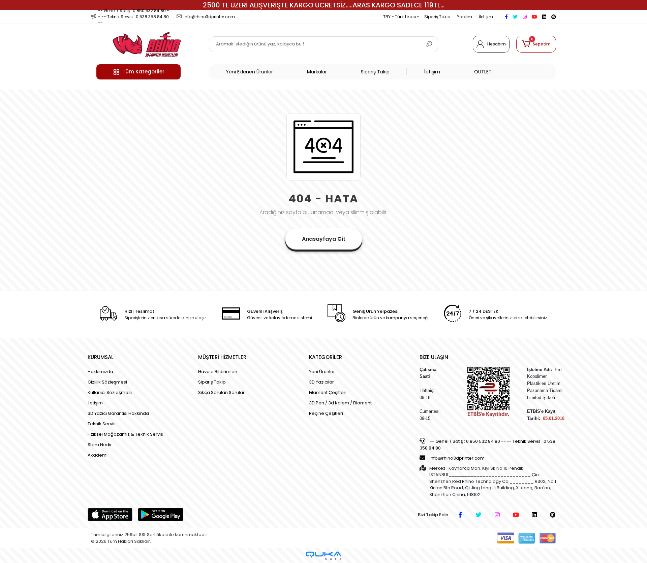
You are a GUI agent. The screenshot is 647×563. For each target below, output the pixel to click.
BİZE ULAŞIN (434, 357)
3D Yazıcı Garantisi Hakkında (118, 413)
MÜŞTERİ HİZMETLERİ (223, 357)
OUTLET (483, 71)
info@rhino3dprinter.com (457, 458)
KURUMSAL (101, 357)
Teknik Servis (102, 424)
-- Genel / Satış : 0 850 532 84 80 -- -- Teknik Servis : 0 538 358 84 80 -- (487, 444)
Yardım (464, 17)
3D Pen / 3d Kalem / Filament (340, 403)
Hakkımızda (100, 371)
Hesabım (496, 44)
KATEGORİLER (325, 357)
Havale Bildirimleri (217, 371)
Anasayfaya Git (323, 239)
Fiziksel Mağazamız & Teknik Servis (125, 434)
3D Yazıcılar (321, 382)
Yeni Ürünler (322, 371)
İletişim (486, 17)
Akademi (97, 455)
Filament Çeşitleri (327, 392)
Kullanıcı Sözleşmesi (110, 392)
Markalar (317, 71)
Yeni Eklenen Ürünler (249, 71)
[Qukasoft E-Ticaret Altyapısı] (323, 556)
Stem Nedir (100, 444)
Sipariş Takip (437, 17)
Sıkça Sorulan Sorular (221, 392)
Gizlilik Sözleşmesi (107, 382)
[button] (536, 44)
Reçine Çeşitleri (326, 413)
